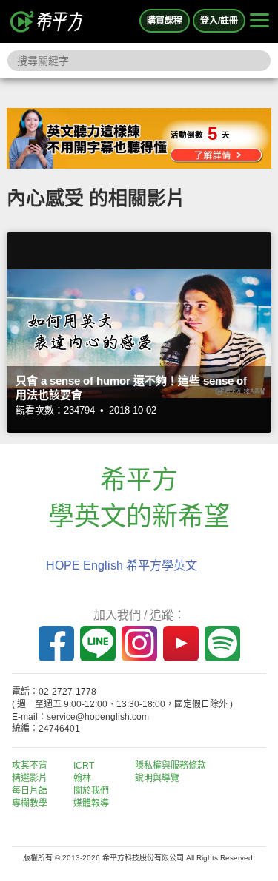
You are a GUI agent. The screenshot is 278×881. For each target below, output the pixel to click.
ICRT (83, 765)
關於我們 (91, 791)
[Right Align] (259, 21)
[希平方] (47, 21)
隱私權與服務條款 (170, 765)
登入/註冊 (219, 21)
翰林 (82, 778)
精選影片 (29, 778)
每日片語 (29, 791)
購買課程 (164, 21)
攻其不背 (29, 765)
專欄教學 (29, 803)
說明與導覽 (157, 778)
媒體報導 (91, 803)
